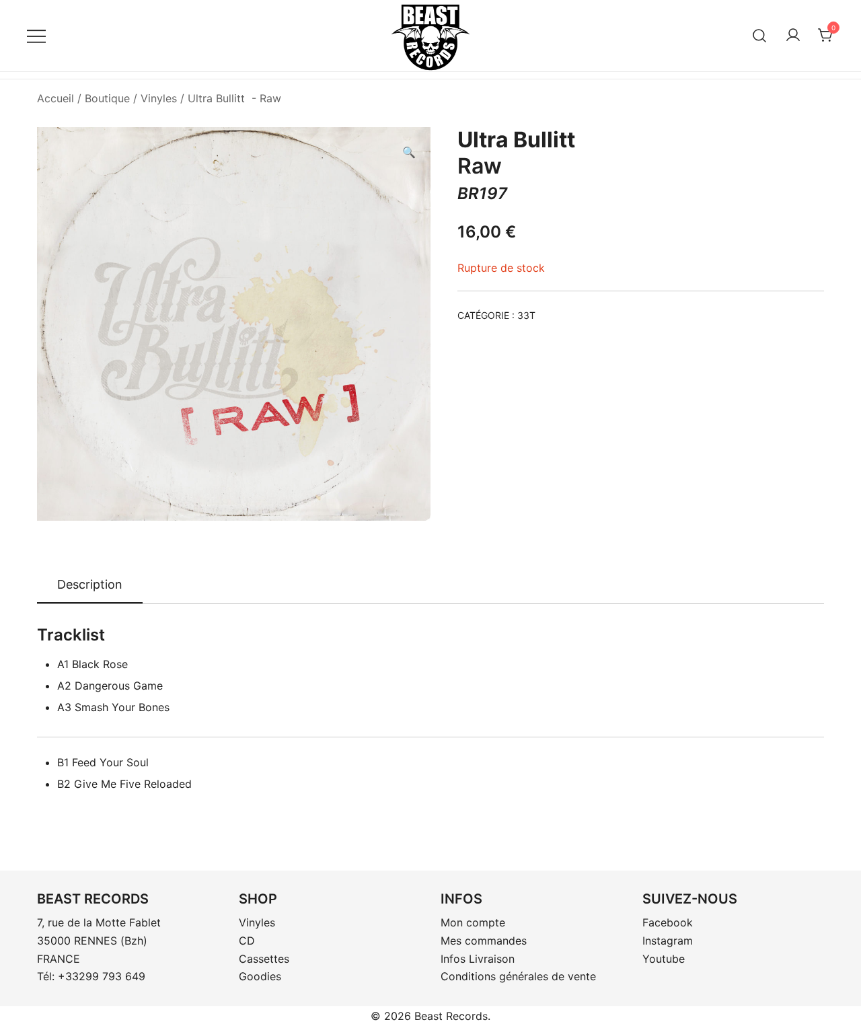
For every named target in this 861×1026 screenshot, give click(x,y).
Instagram (667, 940)
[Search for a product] (759, 35)
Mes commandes (484, 940)
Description (89, 584)
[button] (409, 152)
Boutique (107, 98)
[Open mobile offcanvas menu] (36, 35)
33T (526, 315)
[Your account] (793, 35)
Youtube (663, 958)
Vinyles (159, 98)
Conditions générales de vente (518, 976)
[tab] (90, 585)
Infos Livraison (478, 958)
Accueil (55, 98)
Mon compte (473, 922)
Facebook (667, 922)
